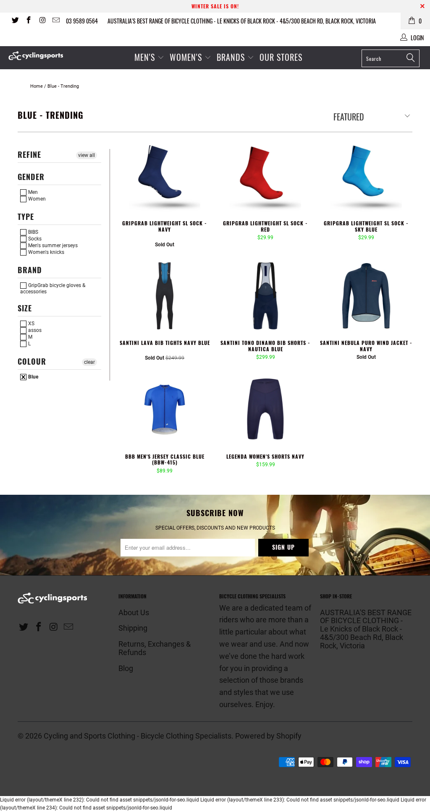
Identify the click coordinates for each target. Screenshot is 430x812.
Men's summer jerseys (52, 245)
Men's (144, 57)
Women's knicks (45, 252)
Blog (125, 668)
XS (30, 323)
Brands (231, 57)
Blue (32, 377)
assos (34, 330)
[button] (155, 238)
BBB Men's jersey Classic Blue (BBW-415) (164, 409)
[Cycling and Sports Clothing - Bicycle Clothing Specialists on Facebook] (28, 21)
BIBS (32, 232)
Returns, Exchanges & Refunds (154, 648)
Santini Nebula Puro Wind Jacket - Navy (366, 296)
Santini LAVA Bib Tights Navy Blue (164, 296)
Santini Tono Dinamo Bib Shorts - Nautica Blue (265, 296)
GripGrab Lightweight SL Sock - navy (164, 176)
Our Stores (281, 57)
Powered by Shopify (268, 735)
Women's (187, 57)
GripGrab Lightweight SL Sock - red (265, 176)
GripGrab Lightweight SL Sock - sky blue (366, 176)
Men (32, 192)
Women (36, 199)
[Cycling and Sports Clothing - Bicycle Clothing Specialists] (38, 55)
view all (86, 155)
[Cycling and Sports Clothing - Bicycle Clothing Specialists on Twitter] (14, 21)
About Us (133, 612)
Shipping (132, 628)
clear (89, 362)
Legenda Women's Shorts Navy (265, 409)
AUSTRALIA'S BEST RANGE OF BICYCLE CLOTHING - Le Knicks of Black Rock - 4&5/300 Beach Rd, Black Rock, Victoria (242, 20)
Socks (34, 239)
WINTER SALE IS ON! (215, 6)
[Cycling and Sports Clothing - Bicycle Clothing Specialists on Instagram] (42, 21)
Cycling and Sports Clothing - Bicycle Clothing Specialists (137, 735)
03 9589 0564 (82, 20)
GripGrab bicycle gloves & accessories (52, 288)
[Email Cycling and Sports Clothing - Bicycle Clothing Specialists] (56, 21)
